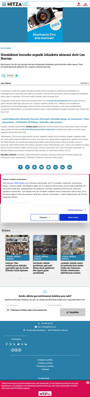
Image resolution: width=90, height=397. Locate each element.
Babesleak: (45, 378)
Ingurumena (6, 48)
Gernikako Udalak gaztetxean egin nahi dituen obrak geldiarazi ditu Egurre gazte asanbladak (43, 268)
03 (86, 83)
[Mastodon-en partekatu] (34, 167)
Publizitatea (16, 339)
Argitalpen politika (45, 360)
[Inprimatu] (69, 167)
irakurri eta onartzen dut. (29, 310)
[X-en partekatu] (27, 167)
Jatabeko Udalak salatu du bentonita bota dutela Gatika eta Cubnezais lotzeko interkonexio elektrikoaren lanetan (72, 268)
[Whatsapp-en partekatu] (55, 167)
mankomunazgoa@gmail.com (59, 100)
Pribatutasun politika (45, 366)
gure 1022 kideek (17, 183)
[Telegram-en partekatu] (48, 167)
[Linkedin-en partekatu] (62, 167)
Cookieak (45, 369)
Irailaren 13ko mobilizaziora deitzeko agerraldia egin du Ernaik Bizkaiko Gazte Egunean (17, 267)
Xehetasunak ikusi (75, 210)
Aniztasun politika (45, 363)
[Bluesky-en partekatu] (41, 167)
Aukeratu (43, 217)
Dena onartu (73, 217)
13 (88, 83)
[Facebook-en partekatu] (20, 167)
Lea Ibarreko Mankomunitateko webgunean (37, 129)
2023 (82, 83)
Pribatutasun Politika (19, 310)
